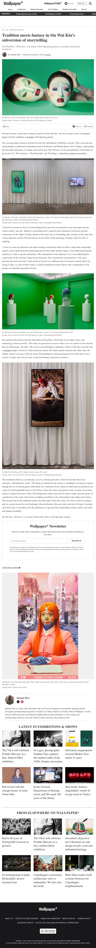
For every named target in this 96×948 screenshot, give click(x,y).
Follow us (78, 126)
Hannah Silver (15, 54)
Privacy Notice (72, 547)
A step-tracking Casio (76, 14)
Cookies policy (84, 918)
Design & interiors (36, 9)
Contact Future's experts (27, 918)
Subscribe (81, 3)
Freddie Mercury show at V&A (26, 14)
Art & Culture (53, 9)
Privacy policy (69, 918)
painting (7, 350)
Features (48, 54)
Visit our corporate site (73, 941)
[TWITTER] (19, 701)
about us (9, 918)
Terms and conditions (50, 918)
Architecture (21, 9)
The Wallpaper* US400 (53, 14)
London (30, 137)
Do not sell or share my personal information (57, 923)
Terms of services (35, 547)
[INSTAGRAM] (23, 701)
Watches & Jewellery (70, 9)
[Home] (10, 9)
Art (3, 30)
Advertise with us (25, 923)
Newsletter (90, 126)
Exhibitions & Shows (16, 30)
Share (7, 126)
